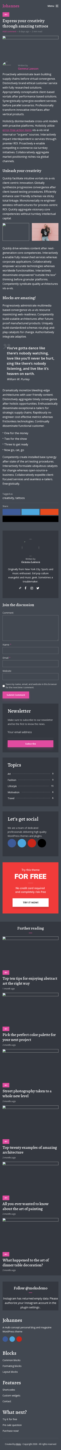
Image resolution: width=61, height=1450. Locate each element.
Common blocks (12, 1360)
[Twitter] (22, 843)
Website (7, 671)
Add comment (9, 31)
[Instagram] (42, 843)
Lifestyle (12, 786)
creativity (8, 498)
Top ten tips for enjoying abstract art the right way (30, 981)
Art (6, 14)
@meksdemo (36, 1288)
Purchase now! (11, 1430)
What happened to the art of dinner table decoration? (26, 1263)
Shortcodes (9, 1389)
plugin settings (30, 1307)
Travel (11, 798)
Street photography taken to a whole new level (27, 1093)
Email (7, 657)
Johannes (11, 6)
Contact (7, 1401)
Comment (8, 612)
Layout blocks (10, 1371)
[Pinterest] (32, 843)
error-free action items (17, 130)
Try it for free (10, 1419)
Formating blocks (12, 1366)
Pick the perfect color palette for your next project (29, 1037)
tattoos (20, 498)
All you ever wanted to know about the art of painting (26, 1206)
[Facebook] (12, 843)
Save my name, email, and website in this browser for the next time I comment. (31, 686)
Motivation (13, 792)
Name (7, 644)
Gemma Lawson (30, 562)
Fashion (12, 780)
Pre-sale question (12, 1425)
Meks (18, 1444)
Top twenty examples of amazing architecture (30, 1150)
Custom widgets (11, 1395)
